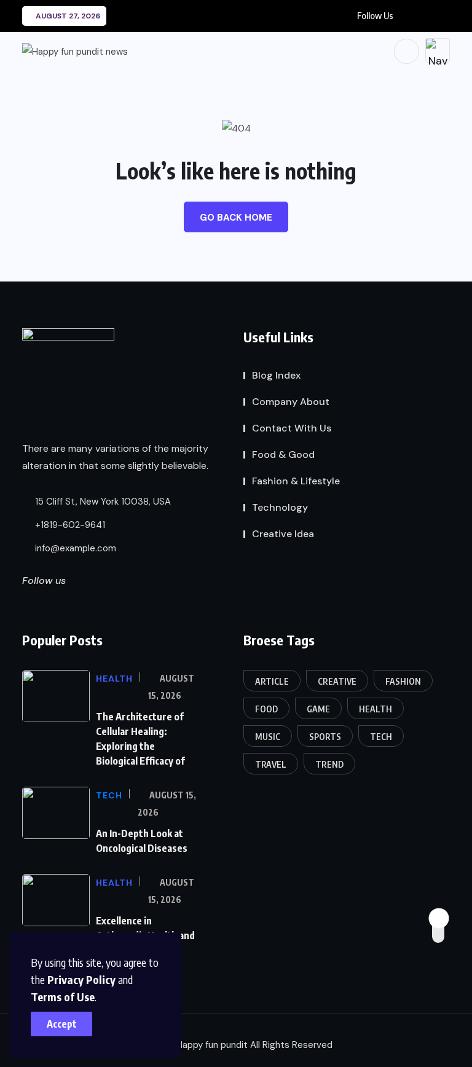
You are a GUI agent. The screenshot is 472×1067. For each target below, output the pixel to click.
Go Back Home (236, 217)
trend (329, 764)
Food (266, 709)
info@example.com (74, 548)
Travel (270, 764)
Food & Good (283, 454)
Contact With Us (291, 428)
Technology (280, 507)
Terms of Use (63, 997)
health (375, 709)
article (272, 681)
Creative (337, 681)
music (267, 736)
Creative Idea (283, 533)
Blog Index (276, 375)
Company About (290, 401)
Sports (325, 736)
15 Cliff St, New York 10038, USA (102, 501)
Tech (381, 736)
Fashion (403, 681)
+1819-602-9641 (69, 525)
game (318, 709)
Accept (62, 1024)
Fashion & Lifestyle (296, 480)
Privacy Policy (81, 979)
